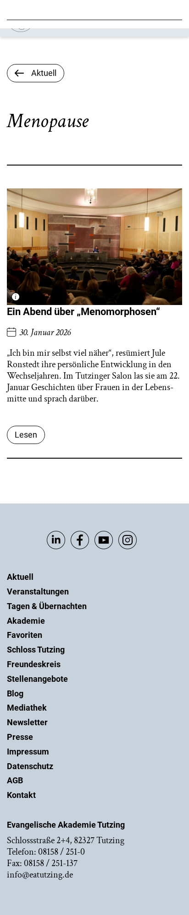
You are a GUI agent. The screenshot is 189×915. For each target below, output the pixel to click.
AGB (15, 780)
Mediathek (27, 707)
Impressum (28, 751)
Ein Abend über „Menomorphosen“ (83, 311)
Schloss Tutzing (36, 649)
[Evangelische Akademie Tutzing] (60, 30)
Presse (20, 737)
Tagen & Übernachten (47, 606)
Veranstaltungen (38, 591)
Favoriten (24, 635)
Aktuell (20, 577)
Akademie (26, 621)
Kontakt (21, 795)
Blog (15, 693)
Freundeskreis (34, 664)
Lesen (26, 434)
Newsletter (27, 722)
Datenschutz (30, 766)
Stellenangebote (37, 679)
